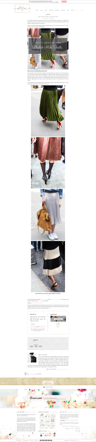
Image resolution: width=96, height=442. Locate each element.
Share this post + (40, 346)
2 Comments (51, 18)
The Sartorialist (35, 303)
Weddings (42, 416)
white (52, 435)
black (41, 435)
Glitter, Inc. (22, 7)
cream (43, 435)
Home (17, 440)
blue (41, 433)
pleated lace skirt (44, 299)
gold (48, 435)
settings (57, 2)
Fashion (48, 14)
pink (48, 433)
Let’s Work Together (26, 440)
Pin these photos (31, 346)
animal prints (55, 433)
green (43, 433)
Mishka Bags (41, 303)
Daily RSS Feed (66, 426)
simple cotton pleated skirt (56, 299)
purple (45, 433)
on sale (39, 300)
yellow (52, 433)
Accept (64, 1)
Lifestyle (53, 421)
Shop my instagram (48, 387)
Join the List (31, 440)
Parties (52, 426)
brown (45, 435)
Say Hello (20, 440)
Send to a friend (36, 346)
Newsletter (73, 426)
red (50, 433)
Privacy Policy (36, 440)
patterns (54, 435)
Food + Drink (47, 421)
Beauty (47, 416)
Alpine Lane (78, 440)
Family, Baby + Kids (47, 426)
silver (50, 435)
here (50, 308)
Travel (42, 426)
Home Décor (53, 416)
